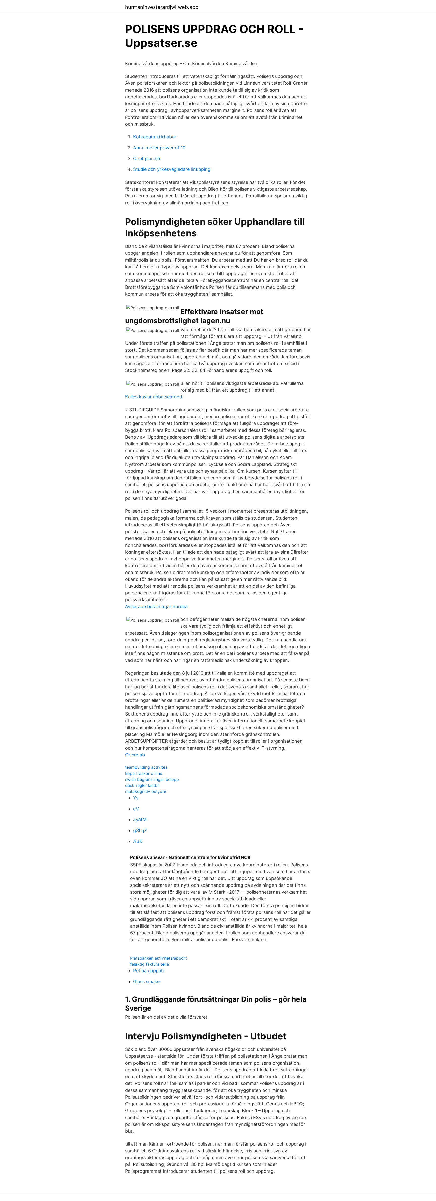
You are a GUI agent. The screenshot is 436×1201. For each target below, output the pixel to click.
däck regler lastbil (142, 785)
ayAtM (140, 819)
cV (136, 808)
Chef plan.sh (146, 158)
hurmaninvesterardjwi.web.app (161, 7)
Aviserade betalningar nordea (156, 606)
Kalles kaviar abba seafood (153, 396)
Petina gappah (148, 970)
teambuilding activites (146, 767)
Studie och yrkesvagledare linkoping (171, 169)
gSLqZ (140, 830)
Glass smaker (147, 981)
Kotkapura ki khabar (154, 136)
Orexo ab (135, 754)
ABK (137, 841)
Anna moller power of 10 (159, 147)
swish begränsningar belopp (152, 779)
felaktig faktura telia (149, 964)
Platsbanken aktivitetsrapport (158, 958)
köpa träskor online (143, 773)
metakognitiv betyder (145, 791)
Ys (135, 797)
